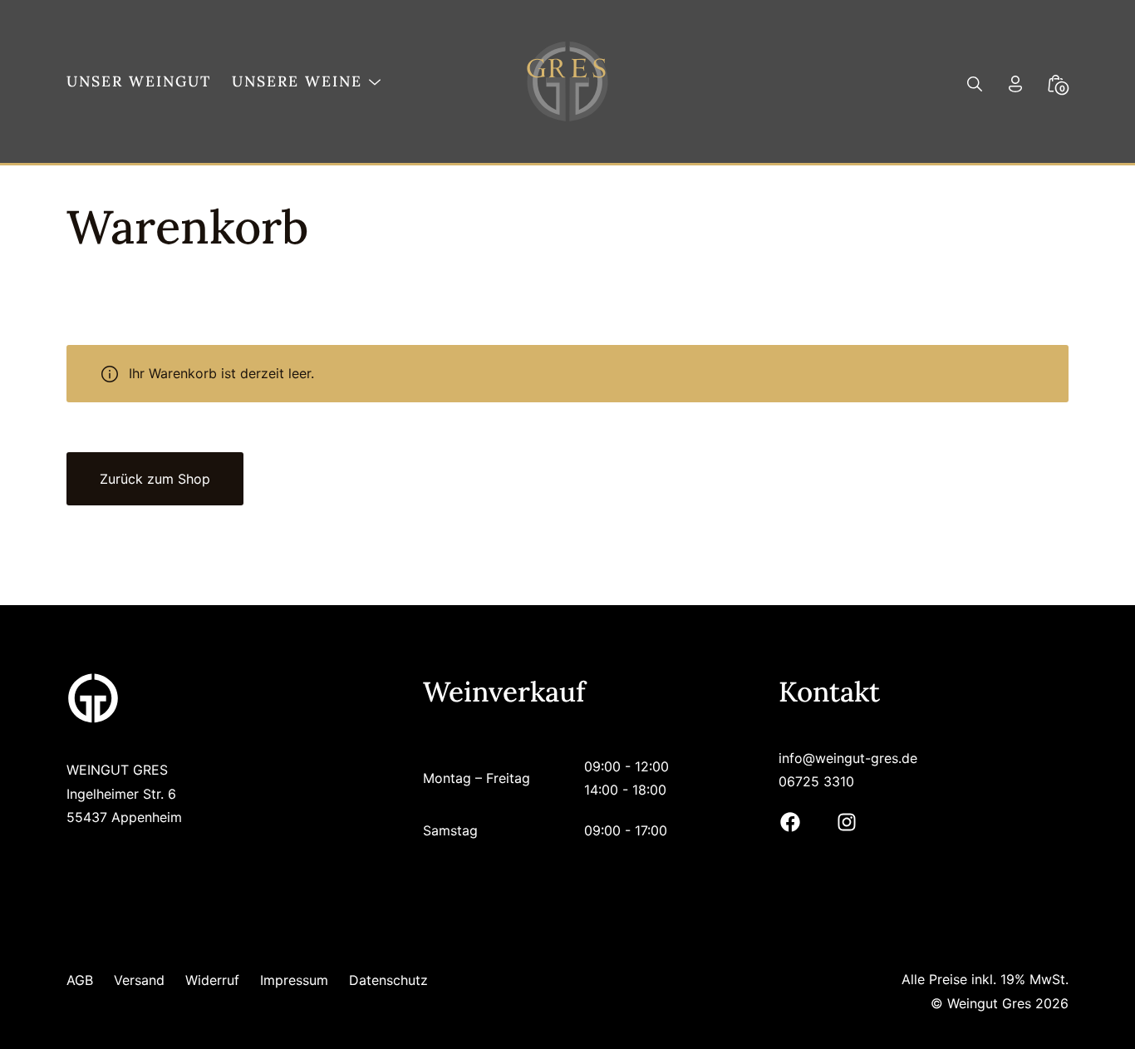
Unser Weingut (138, 81)
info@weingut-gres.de (848, 758)
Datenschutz (388, 980)
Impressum (294, 980)
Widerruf (212, 980)
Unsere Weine (297, 81)
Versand (139, 980)
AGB (79, 980)
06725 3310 (816, 781)
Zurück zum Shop (155, 478)
